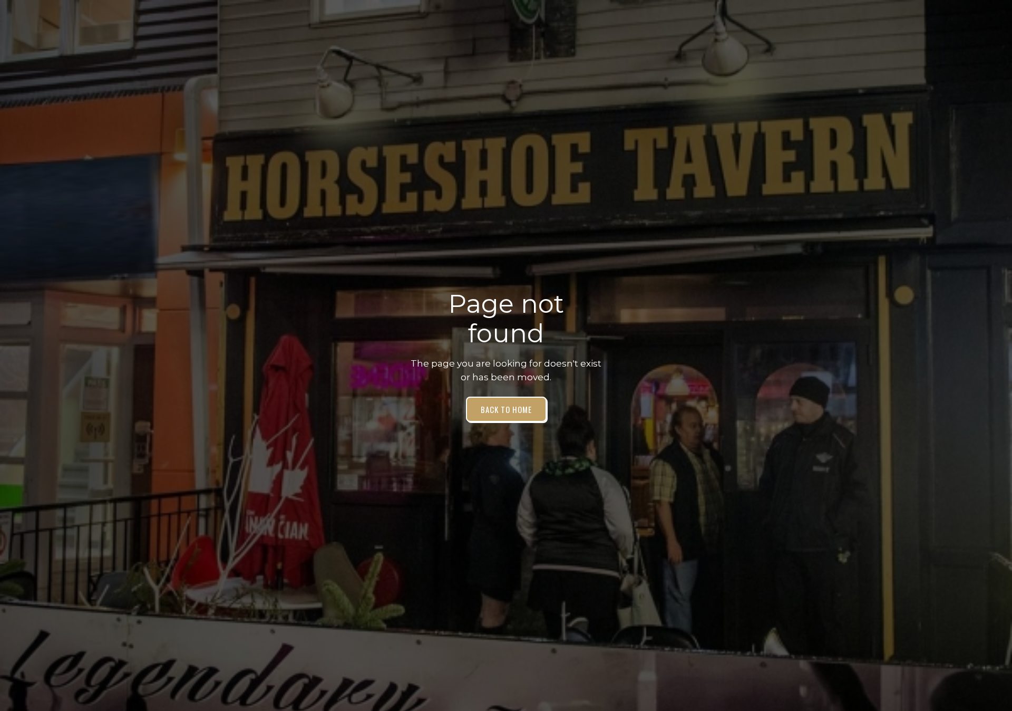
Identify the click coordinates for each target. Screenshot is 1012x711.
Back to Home (506, 409)
